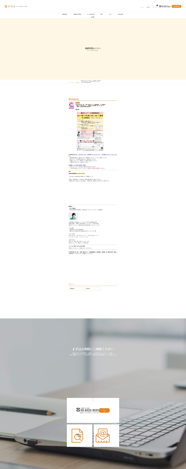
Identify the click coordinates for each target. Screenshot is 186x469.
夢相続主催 (77, 82)
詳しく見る (104, 410)
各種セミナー (72, 284)
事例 (101, 14)
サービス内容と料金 (90, 14)
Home (69, 82)
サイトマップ (155, 7)
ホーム (142, 7)
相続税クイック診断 (79, 435)
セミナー (110, 14)
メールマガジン (106, 435)
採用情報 (148, 7)
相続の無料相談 (176, 6)
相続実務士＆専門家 (77, 14)
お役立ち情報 (120, 14)
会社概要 (92, 17)
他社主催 (88, 288)
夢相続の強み (64, 14)
